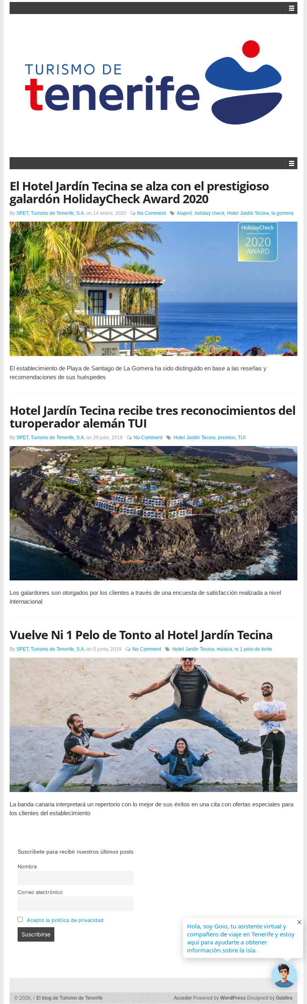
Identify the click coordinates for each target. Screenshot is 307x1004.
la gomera (282, 213)
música (224, 649)
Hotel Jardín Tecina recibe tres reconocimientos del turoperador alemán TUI (152, 416)
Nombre (27, 867)
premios (226, 437)
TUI (241, 437)
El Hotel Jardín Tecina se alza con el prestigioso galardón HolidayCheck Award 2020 (139, 192)
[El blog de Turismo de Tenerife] (153, 84)
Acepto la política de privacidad (65, 920)
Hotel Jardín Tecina (248, 213)
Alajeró (184, 213)
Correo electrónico (40, 892)
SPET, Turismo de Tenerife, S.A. (50, 213)
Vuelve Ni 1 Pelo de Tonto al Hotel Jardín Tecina (141, 634)
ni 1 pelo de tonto (253, 649)
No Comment (151, 213)
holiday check (210, 213)
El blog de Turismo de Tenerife (68, 998)
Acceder (183, 998)
